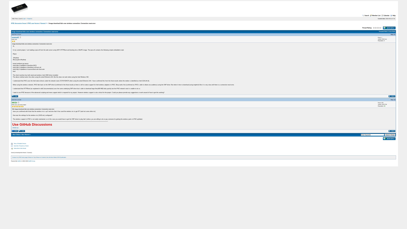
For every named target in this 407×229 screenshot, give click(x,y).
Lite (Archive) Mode (51, 157)
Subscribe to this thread (20, 148)
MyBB (19, 161)
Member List (376, 15)
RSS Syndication (61, 157)
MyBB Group (31, 161)
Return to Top (31, 157)
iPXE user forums (33, 23)
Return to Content (40, 157)
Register (29, 18)
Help (394, 15)
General (43, 23)
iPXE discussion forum (18, 23)
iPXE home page (23, 157)
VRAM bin (15, 128)
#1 (394, 34)
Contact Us (15, 157)
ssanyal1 (15, 37)
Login (24, 18)
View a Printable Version (20, 143)
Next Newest (26, 134)
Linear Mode (391, 31)
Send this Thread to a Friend (21, 146)
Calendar (386, 15)
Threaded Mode (383, 31)
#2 (394, 99)
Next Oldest (16, 134)
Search (366, 15)
